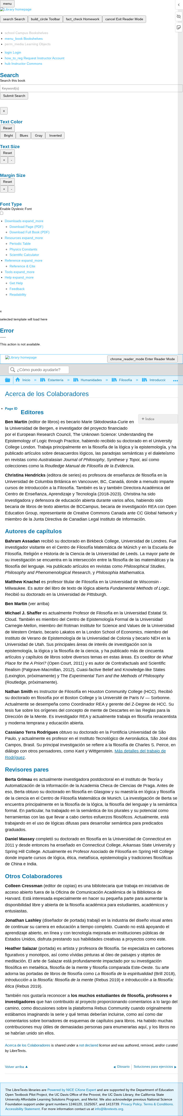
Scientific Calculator (24, 255)
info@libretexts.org (108, 1109)
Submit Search (14, 96)
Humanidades (91, 380)
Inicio (26, 380)
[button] (17, 289)
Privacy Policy (131, 1104)
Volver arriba (14, 1067)
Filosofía (125, 380)
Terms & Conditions (158, 1104)
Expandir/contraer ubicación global (175, 379)
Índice (149, 419)
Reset (7, 128)
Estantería (55, 380)
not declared (89, 1045)
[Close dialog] (3, 337)
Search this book (12, 80)
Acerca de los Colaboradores (27, 1045)
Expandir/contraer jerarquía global (10, 380)
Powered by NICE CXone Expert (72, 1090)
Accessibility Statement (22, 1109)
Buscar (12, 370)
